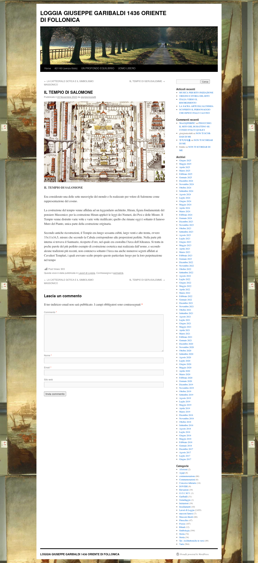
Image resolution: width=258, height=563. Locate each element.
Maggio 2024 (185, 204)
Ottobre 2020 (185, 350)
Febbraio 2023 (185, 255)
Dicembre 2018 (186, 414)
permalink (118, 272)
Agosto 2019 (185, 397)
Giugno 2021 (185, 323)
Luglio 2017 (184, 455)
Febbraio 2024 (185, 214)
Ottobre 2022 (185, 268)
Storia (182, 533)
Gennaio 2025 (185, 177)
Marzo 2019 (184, 411)
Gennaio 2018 (185, 445)
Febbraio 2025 (185, 173)
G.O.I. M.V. (184, 493)
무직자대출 (185, 139)
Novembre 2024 (186, 184)
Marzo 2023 (184, 251)
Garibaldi (183, 496)
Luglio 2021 (184, 319)
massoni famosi (186, 513)
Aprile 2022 (184, 289)
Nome (48, 355)
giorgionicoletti (88, 96)
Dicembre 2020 (186, 343)
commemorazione (187, 476)
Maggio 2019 (185, 404)
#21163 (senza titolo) (66, 68)
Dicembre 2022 (186, 262)
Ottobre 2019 (185, 391)
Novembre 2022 (186, 265)
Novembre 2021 (186, 306)
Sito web (48, 379)
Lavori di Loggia (87, 272)
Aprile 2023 (184, 248)
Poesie (182, 523)
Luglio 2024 (184, 197)
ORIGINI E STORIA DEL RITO (194, 95)
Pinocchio (183, 520)
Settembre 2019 (186, 394)
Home (47, 68)
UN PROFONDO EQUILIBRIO (97, 68)
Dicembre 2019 (186, 384)
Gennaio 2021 (185, 340)
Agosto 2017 (185, 452)
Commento (50, 312)
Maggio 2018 (185, 438)
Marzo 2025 (184, 170)
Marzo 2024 (184, 211)
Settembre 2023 (186, 231)
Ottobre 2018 (185, 421)
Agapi (182, 472)
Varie (181, 543)
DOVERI (183, 486)
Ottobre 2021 (185, 309)
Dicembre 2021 (186, 302)
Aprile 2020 (184, 370)
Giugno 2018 (185, 435)
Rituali (182, 526)
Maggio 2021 (185, 326)
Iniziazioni (183, 503)
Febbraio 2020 (185, 377)
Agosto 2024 (185, 194)
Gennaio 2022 (185, 299)
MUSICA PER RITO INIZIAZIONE (196, 92)
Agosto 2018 (185, 428)
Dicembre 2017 (186, 448)
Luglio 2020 (184, 360)
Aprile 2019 (184, 408)
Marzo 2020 (184, 374)
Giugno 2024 (185, 201)
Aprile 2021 (184, 330)
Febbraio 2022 (185, 296)
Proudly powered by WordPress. (194, 554)
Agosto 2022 (185, 275)
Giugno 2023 (185, 241)
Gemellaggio (185, 499)
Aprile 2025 (184, 167)
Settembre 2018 (186, 425)
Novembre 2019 (186, 387)
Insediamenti (185, 506)
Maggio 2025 (185, 163)
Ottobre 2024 (185, 187)
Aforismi (183, 469)
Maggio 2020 (185, 367)
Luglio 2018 (184, 431)
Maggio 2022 (185, 285)
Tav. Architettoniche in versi (191, 540)
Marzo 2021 (184, 333)
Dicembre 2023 (186, 221)
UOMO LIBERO (126, 68)
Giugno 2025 (185, 160)
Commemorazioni (187, 479)
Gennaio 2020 (185, 381)
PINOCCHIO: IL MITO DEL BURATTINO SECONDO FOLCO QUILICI (195, 126)
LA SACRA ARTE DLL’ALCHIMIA (196, 106)
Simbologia (184, 530)
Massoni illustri (186, 516)
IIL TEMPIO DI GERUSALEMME (147, 81)
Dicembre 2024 (186, 180)
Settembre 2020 (186, 353)
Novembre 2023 (186, 224)
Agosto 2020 (185, 357)
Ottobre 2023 (185, 228)
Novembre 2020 (186, 347)
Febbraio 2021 (185, 336)
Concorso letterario (187, 482)
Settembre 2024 (186, 190)
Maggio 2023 (185, 245)
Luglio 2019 (184, 401)
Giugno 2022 (185, 282)
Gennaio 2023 (185, 258)
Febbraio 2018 (185, 442)
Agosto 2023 (185, 235)
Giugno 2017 (185, 459)
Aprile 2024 (184, 207)
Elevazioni (183, 489)
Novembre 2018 (186, 418)
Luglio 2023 (184, 238)
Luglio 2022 (184, 279)
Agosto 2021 (185, 316)
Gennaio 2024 (185, 218)
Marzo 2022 (184, 292)
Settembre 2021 (186, 313)
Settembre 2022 (186, 272)
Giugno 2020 (185, 364)
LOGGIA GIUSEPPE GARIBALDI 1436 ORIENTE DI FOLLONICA (103, 16)
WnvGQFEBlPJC (187, 122)
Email (47, 367)
